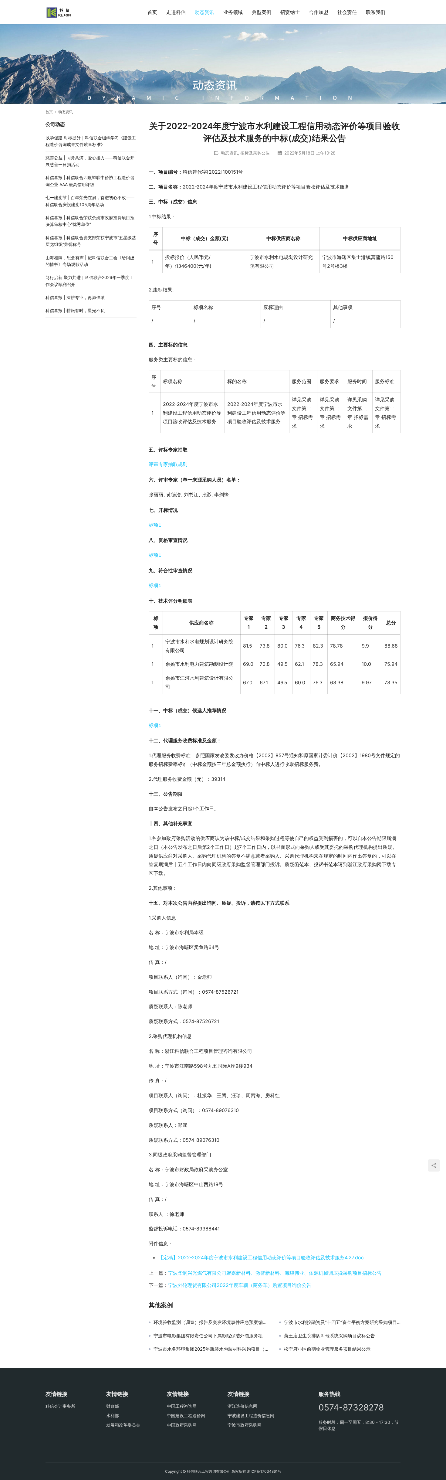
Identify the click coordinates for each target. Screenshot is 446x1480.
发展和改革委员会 (123, 1424)
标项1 (155, 525)
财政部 (112, 1406)
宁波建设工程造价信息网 (251, 1415)
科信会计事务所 (60, 1406)
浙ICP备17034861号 (264, 1471)
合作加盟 (318, 12)
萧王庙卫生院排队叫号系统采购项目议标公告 (329, 1336)
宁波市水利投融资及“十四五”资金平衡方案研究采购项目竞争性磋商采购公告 (342, 1322)
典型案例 (261, 12)
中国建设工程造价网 (186, 1415)
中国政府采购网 (182, 1424)
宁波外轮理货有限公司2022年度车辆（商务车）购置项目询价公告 (239, 1285)
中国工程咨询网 (182, 1406)
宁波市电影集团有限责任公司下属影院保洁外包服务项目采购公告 (212, 1336)
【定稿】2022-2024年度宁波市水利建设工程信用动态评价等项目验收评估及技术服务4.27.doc (261, 1257)
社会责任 (347, 12)
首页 (152, 12)
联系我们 (375, 12)
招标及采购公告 (255, 152)
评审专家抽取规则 (168, 465)
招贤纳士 (290, 12)
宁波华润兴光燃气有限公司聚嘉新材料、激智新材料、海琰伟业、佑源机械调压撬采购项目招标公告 (275, 1273)
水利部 (112, 1415)
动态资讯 (204, 12)
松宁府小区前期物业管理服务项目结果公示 (327, 1349)
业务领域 (233, 12)
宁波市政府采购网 (245, 1424)
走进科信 (176, 12)
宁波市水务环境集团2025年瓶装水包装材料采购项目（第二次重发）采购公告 (212, 1349)
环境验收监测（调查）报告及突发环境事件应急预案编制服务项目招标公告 (212, 1322)
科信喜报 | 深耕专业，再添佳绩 (75, 297)
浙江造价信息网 (242, 1406)
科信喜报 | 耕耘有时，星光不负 (75, 310)
